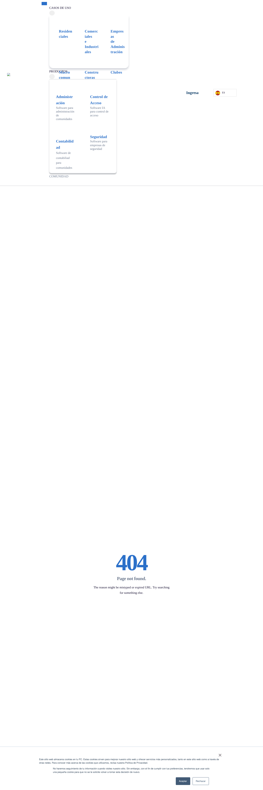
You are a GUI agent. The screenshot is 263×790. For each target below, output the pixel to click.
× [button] (220, 754)
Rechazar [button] (201, 781)
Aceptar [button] (183, 781)
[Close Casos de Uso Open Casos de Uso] (52, 13)
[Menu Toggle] (44, 3)
